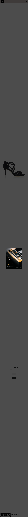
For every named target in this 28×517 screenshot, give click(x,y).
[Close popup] (21, 249)
